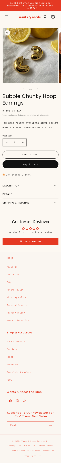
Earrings (12, 349)
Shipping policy (32, 456)
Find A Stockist (16, 341)
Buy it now (30, 164)
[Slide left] (23, 89)
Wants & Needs (29, 441)
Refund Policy (15, 290)
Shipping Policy (16, 297)
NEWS (9, 380)
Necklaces (12, 364)
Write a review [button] (30, 241)
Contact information (43, 451)
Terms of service (20, 451)
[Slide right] (38, 89)
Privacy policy (27, 445)
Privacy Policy (16, 312)
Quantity (8, 136)
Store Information (18, 320)
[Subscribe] (50, 425)
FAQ (9, 282)
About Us (12, 267)
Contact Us (13, 274)
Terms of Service (17, 305)
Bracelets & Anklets (19, 372)
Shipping (22, 115)
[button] (7, 17)
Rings (10, 357)
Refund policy (46, 445)
